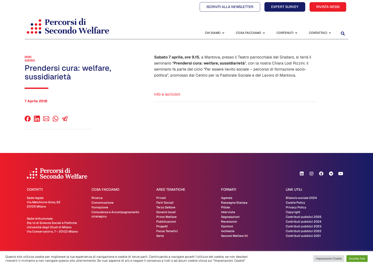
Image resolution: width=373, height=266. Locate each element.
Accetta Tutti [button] (357, 258)
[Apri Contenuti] (296, 33)
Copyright (293, 212)
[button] (342, 33)
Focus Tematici (167, 231)
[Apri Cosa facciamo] (263, 33)
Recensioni (229, 222)
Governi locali (166, 212)
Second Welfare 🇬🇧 (234, 236)
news (28, 57)
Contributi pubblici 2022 (303, 231)
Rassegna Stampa (234, 203)
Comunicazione (103, 203)
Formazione (100, 207)
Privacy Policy (296, 207)
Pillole (225, 207)
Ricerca (97, 198)
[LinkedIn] (37, 120)
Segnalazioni (230, 217)
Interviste (228, 212)
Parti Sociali (165, 203)
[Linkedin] (301, 173)
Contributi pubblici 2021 (303, 236)
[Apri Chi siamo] (223, 33)
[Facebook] (28, 120)
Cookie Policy (295, 203)
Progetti (162, 226)
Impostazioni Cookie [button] (329, 258)
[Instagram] (311, 173)
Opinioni (227, 226)
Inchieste (227, 231)
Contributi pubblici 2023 (303, 226)
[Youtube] (340, 173)
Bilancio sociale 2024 (301, 198)
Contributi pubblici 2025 (303, 217)
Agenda (30, 60)
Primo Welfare (166, 217)
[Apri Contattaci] (329, 33)
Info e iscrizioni (167, 94)
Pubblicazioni (166, 222)
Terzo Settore (165, 207)
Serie (160, 236)
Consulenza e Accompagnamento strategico (115, 214)
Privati (161, 198)
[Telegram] (331, 173)
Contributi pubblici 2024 (303, 222)
